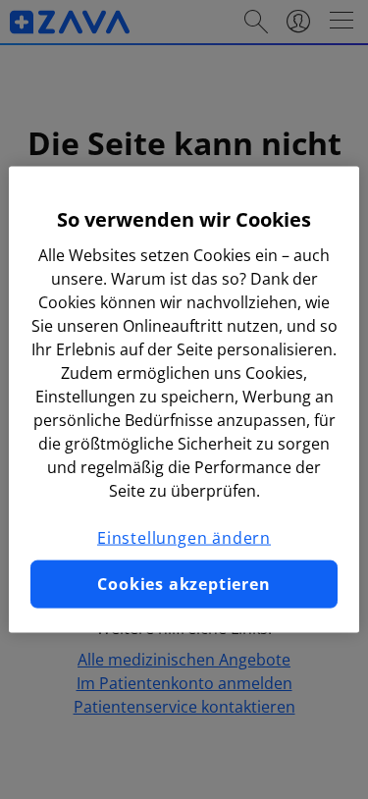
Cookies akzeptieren (183, 584)
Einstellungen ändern (184, 538)
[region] (183, 400)
